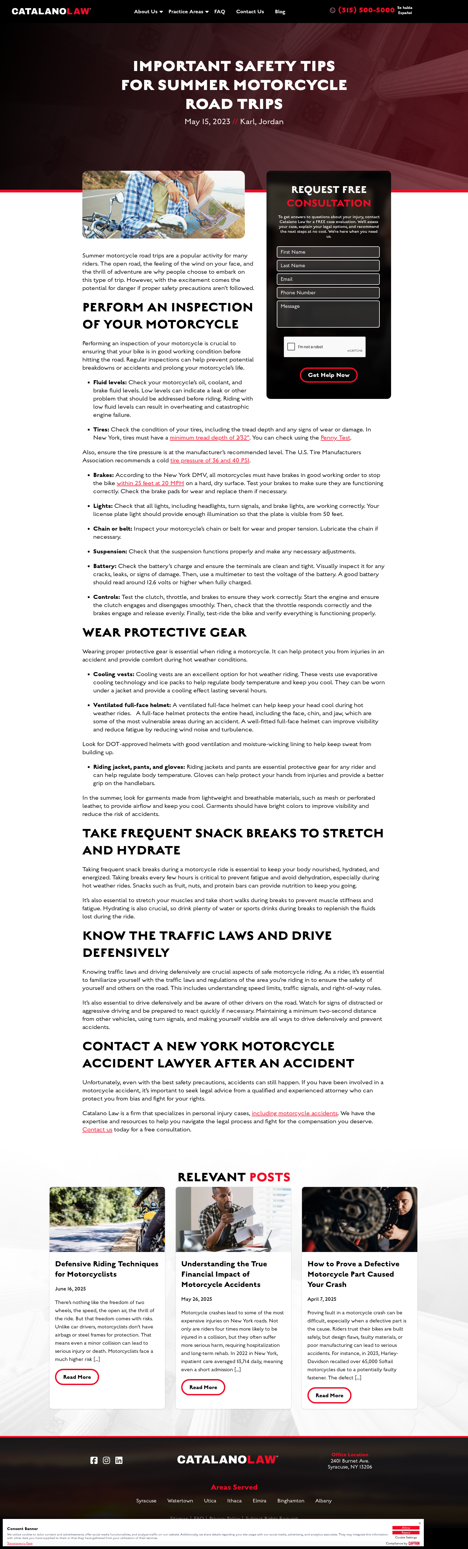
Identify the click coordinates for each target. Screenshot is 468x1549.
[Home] (51, 11)
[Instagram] (106, 1460)
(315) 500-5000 (375, 10)
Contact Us (250, 11)
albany (323, 1501)
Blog (280, 11)
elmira (259, 1501)
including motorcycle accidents (295, 1113)
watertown (180, 1501)
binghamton (290, 1501)
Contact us (97, 1129)
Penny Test (335, 437)
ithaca (234, 1501)
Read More (77, 1377)
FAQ (219, 11)
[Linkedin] (118, 1460)
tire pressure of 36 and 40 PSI (209, 460)
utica (210, 1501)
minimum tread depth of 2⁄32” (209, 437)
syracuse (146, 1501)
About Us (146, 11)
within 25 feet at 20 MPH (150, 483)
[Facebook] (94, 1460)
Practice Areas (185, 11)
